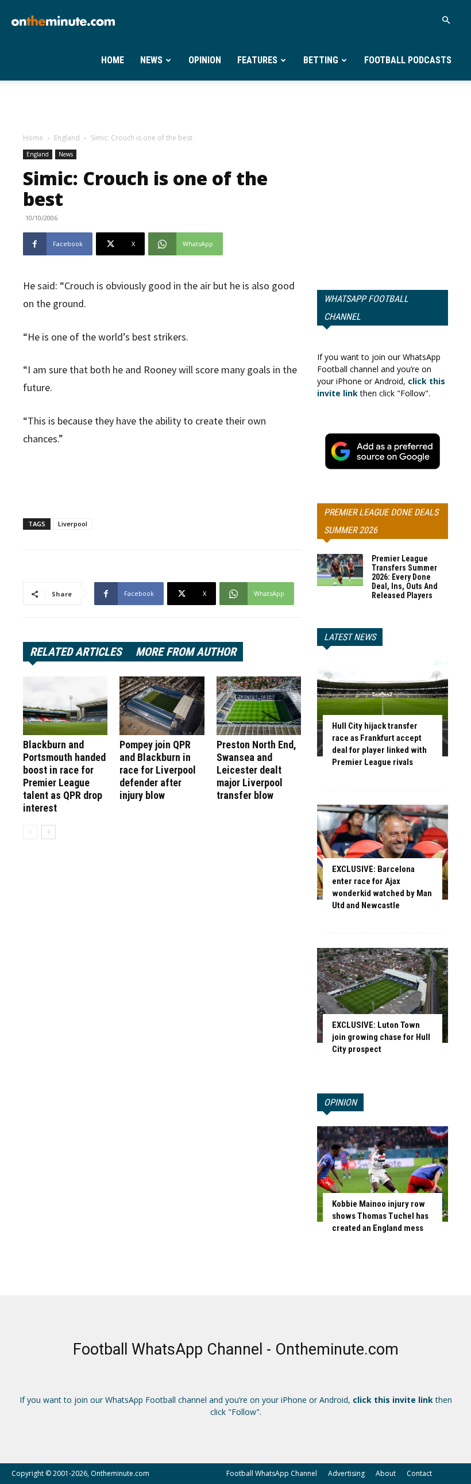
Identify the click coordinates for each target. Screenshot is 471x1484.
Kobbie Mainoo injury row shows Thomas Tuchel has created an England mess (380, 1216)
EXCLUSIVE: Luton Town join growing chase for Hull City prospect (381, 1037)
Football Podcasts (407, 60)
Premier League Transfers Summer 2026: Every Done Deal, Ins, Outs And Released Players (405, 577)
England (67, 138)
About (386, 1473)
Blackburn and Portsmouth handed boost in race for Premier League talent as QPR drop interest (64, 776)
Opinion (204, 60)
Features (257, 60)
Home (112, 60)
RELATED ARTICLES (76, 652)
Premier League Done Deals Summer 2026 (381, 521)
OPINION (340, 1102)
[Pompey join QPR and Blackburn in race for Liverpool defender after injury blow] (161, 705)
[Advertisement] (235, 106)
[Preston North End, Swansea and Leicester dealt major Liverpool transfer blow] (259, 705)
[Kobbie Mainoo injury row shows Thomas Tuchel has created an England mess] (382, 1173)
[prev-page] (30, 832)
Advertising (346, 1473)
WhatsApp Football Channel (366, 307)
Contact (419, 1473)
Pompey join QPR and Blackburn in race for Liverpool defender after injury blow (157, 770)
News (151, 60)
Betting (320, 60)
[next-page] (48, 832)
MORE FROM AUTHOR (186, 652)
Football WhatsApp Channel (271, 1473)
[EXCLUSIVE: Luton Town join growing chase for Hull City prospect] (382, 995)
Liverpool (72, 523)
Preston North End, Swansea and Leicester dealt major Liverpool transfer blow (256, 770)
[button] (446, 20)
